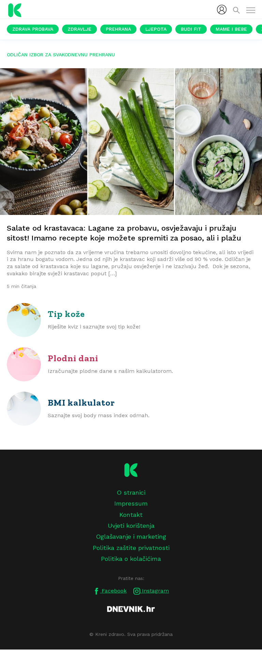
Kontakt (131, 514)
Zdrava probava (32, 29)
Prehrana (118, 29)
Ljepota (155, 29)
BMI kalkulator (81, 402)
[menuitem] (221, 9)
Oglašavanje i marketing (131, 536)
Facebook (113, 590)
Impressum (131, 503)
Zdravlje (79, 29)
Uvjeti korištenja (131, 525)
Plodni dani (73, 358)
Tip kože (66, 313)
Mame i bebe (231, 29)
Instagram (154, 590)
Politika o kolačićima (131, 558)
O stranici (131, 492)
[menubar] (221, 9)
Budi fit (191, 29)
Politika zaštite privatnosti (131, 547)
